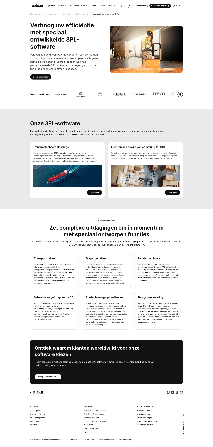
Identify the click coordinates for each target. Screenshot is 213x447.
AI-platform (50, 6)
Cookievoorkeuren (73, 440)
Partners (111, 6)
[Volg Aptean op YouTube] (181, 392)
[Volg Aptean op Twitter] (172, 392)
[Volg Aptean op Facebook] (168, 392)
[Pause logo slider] (180, 94)
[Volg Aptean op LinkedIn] (177, 392)
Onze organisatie (99, 6)
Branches (85, 6)
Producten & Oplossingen (68, 6)
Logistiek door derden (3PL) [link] (106, 14)
